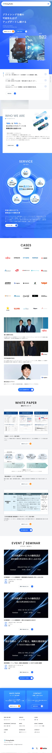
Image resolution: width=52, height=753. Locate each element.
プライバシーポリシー (8, 742)
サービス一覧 (21, 719)
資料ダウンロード (22, 732)
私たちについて (7, 719)
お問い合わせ (37, 732)
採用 (5, 732)
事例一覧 (36, 719)
